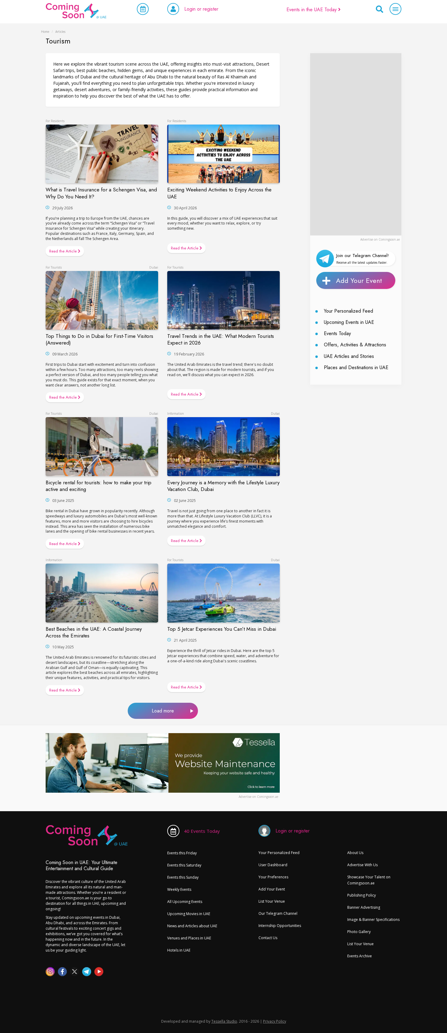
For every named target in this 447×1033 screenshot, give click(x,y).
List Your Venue (271, 901)
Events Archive (359, 956)
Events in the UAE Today (312, 9)
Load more (163, 710)
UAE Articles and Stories (349, 356)
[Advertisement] (355, 144)
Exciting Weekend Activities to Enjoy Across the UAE (219, 193)
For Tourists (54, 267)
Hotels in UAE (178, 950)
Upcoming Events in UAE (349, 322)
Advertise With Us (362, 864)
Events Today (337, 333)
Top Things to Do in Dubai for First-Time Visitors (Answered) (99, 339)
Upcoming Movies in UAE (188, 913)
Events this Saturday (184, 865)
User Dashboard (272, 864)
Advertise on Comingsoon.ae (380, 239)
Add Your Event (359, 280)
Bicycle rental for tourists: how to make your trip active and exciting (98, 486)
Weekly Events (179, 889)
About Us (355, 852)
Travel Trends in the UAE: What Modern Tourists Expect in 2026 (220, 339)
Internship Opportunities (279, 925)
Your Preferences (273, 877)
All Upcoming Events (184, 901)
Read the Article (63, 251)
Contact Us (267, 937)
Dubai (153, 267)
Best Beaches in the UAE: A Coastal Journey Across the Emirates (94, 632)
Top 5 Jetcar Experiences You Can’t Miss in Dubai (221, 629)
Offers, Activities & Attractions (355, 344)
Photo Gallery (359, 931)
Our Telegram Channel (277, 913)
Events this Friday (182, 853)
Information (175, 413)
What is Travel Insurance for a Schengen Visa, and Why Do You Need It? (101, 193)
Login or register (201, 8)
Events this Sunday (183, 877)
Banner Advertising (363, 907)
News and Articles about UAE (192, 925)
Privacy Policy (274, 1021)
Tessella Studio (224, 1021)
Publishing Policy (361, 895)
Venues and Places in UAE (189, 938)
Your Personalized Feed (348, 310)
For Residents (55, 121)
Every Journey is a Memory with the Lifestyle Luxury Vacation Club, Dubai (223, 486)
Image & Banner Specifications (373, 919)
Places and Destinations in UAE (356, 367)
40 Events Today (202, 831)
